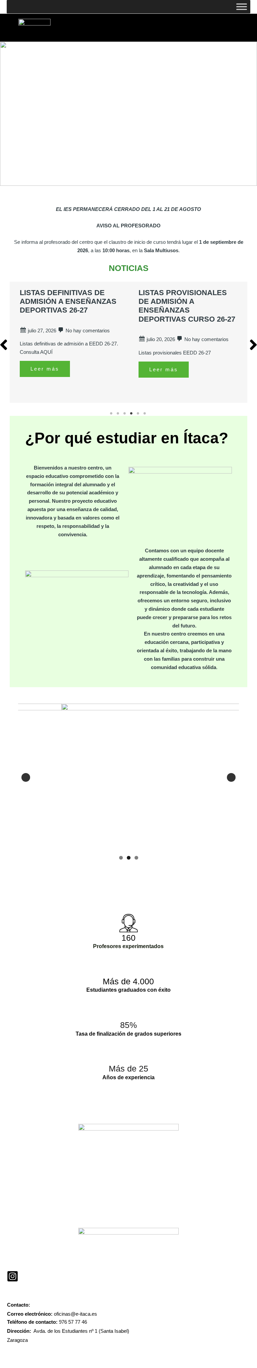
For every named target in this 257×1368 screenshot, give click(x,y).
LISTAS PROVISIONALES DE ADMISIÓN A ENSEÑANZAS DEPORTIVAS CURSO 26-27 (187, 305)
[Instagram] (12, 1276)
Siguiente (231, 777)
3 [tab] (125, 413)
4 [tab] (131, 413)
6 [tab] (145, 413)
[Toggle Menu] (241, 6)
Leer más (44, 369)
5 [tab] (138, 413)
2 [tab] (118, 413)
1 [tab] (111, 413)
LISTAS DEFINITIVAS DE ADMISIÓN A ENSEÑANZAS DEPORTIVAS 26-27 (68, 301)
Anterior (25, 777)
